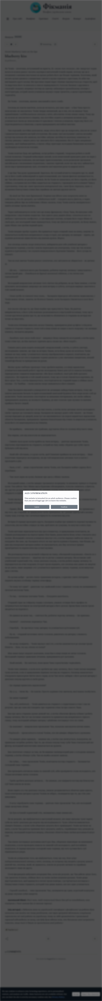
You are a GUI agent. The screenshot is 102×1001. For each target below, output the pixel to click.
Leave (37, 507)
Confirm (64, 507)
